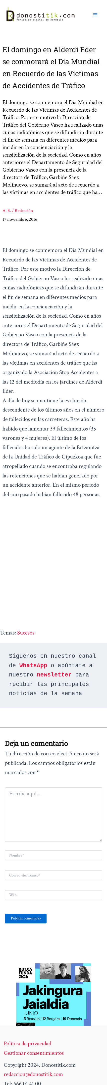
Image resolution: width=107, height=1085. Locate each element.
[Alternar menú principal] (95, 14)
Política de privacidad (27, 1043)
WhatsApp (33, 665)
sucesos (25, 633)
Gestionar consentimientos (34, 1053)
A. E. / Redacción (17, 211)
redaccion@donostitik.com (33, 1074)
